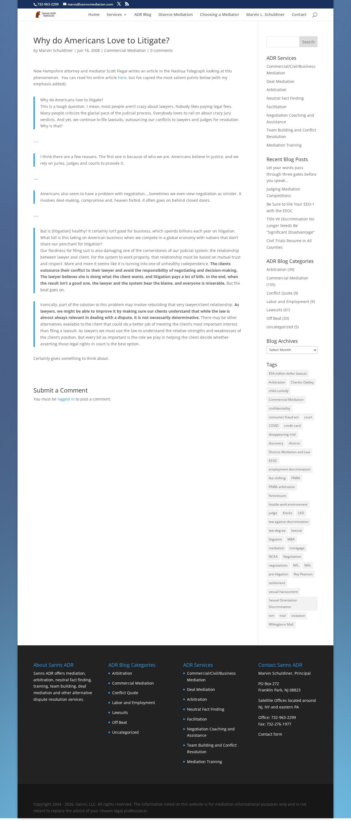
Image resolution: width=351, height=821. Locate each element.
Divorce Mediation (175, 15)
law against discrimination (288, 521)
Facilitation (277, 106)
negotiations (278, 565)
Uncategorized (280, 326)
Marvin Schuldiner (56, 50)
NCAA (273, 556)
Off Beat (274, 318)
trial (283, 615)
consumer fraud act (284, 417)
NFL (296, 565)
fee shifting (277, 478)
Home (94, 15)
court (308, 417)
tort (271, 615)
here (122, 77)
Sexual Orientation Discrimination (283, 603)
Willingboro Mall (281, 624)
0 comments (161, 50)
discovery (276, 443)
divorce (294, 443)
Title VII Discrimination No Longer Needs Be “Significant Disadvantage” (291, 225)
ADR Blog (142, 15)
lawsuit (296, 530)
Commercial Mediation (125, 50)
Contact (299, 15)
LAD (301, 513)
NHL (307, 565)
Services (114, 15)
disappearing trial (282, 434)
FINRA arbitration (282, 486)
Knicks (287, 513)
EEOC (273, 460)
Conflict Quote (280, 293)
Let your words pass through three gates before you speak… (291, 174)
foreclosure (277, 495)
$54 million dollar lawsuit (288, 373)
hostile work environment (288, 504)
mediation (276, 548)
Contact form (270, 734)
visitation (298, 615)
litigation (275, 539)
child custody (278, 390)
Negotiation (292, 556)
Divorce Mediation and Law (289, 452)
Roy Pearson (303, 574)
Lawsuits (274, 309)
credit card (292, 425)
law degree (277, 530)
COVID (274, 425)
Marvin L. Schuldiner (265, 15)
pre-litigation (278, 574)
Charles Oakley (302, 382)
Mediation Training (284, 145)
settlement (277, 583)
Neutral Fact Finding (285, 98)
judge (273, 513)
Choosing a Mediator (219, 15)
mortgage (297, 548)
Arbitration (277, 89)
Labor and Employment (288, 301)
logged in (66, 399)
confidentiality (279, 408)
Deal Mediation (281, 81)
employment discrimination (289, 469)
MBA (291, 539)
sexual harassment (283, 591)
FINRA (295, 478)
